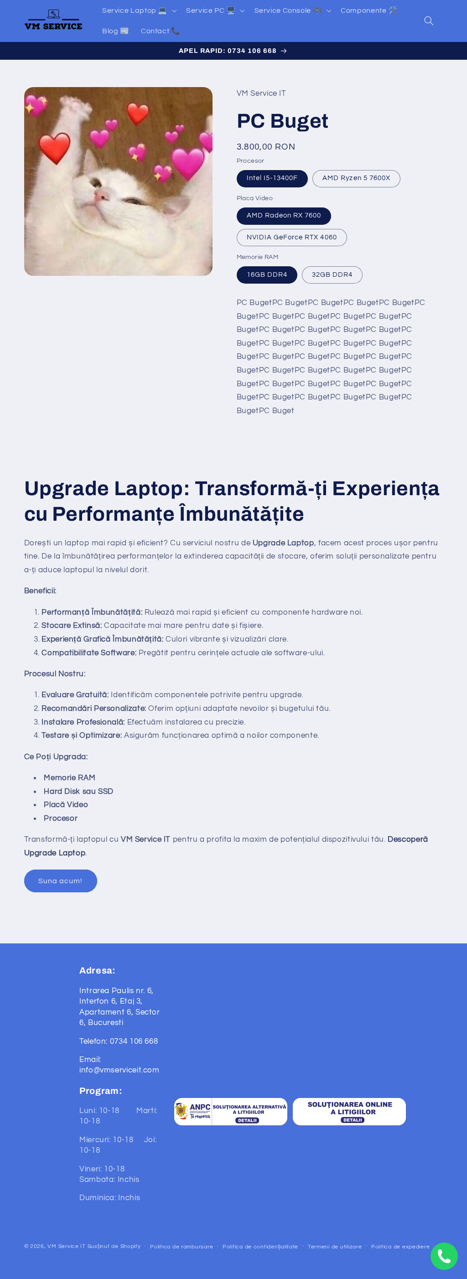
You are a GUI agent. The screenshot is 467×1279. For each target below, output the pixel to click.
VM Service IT (66, 1246)
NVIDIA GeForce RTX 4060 (292, 237)
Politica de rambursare (181, 1246)
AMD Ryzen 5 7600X (356, 178)
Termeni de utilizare (335, 1246)
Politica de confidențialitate (260, 1246)
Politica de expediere (400, 1246)
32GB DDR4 (332, 274)
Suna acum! (60, 881)
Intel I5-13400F (272, 178)
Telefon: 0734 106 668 (118, 1041)
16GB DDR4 (267, 274)
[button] (138, 10)
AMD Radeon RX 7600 (284, 215)
